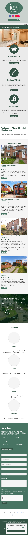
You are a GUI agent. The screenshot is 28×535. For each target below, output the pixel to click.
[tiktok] (14, 360)
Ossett (17, 437)
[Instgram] (14, 383)
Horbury (5, 441)
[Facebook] (14, 338)
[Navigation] (2, 24)
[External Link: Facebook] (10, 16)
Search (25, 24)
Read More (4, 177)
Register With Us (14, 90)
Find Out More (14, 116)
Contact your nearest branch (7, 449)
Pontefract (5, 444)
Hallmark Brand (19, 444)
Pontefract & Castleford (10, 522)
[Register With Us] (14, 72)
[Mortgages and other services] (14, 99)
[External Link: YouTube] (15, 16)
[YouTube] (14, 405)
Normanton (18, 441)
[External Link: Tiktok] (18, 16)
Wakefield (5, 437)
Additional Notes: (5, 478)
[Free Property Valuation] (14, 49)
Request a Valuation (14, 63)
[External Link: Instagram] (13, 16)
